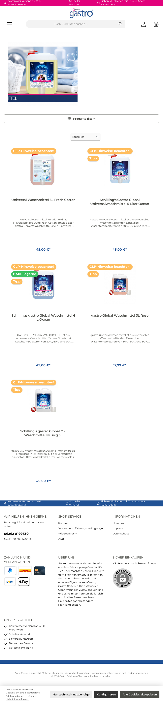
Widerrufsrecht (67, 533)
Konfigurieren (106, 694)
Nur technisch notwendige (71, 694)
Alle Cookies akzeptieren (140, 694)
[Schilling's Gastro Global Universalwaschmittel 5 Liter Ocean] (119, 168)
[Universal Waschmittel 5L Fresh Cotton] (43, 168)
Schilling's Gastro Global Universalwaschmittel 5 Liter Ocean (119, 202)
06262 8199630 (16, 534)
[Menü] (9, 24)
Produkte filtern (83, 118)
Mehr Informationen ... (17, 699)
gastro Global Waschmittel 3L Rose (119, 315)
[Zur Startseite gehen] (81, 13)
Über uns (118, 523)
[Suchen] (120, 24)
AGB (61, 538)
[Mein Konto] (143, 24)
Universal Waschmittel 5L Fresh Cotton (43, 200)
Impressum (120, 528)
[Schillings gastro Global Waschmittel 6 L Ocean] (43, 284)
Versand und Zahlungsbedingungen (81, 528)
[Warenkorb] (155, 24)
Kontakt (63, 523)
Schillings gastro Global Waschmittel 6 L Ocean (43, 317)
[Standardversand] (25, 570)
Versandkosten (73, 673)
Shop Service (69, 516)
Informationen (126, 516)
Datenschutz (121, 533)
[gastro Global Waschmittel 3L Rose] (119, 284)
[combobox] (71, 24)
